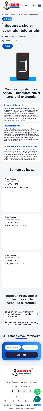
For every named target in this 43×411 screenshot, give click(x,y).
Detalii (7, 46)
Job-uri (20, 401)
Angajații (13, 401)
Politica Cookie (6, 405)
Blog (5, 401)
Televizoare (33, 382)
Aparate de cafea (25, 386)
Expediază (21, 355)
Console (15, 386)
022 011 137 (26, 5)
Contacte (28, 401)
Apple (8, 382)
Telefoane (15, 382)
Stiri (41, 397)
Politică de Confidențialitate (23, 405)
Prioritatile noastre (22, 397)
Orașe (12, 397)
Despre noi (4, 397)
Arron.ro (38, 405)
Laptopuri (24, 382)
